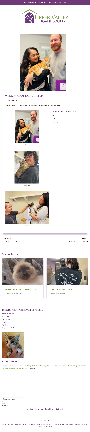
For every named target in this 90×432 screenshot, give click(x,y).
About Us (30, 409)
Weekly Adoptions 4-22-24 (78, 240)
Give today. (32, 368)
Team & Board (49, 409)
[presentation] (22, 271)
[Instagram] (45, 420)
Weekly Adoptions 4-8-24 (11, 240)
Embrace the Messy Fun (61, 289)
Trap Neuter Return (9, 328)
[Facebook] (41, 420)
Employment (39, 409)
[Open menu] (45, 28)
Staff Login (59, 409)
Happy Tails (6, 319)
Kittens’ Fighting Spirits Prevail (20, 289)
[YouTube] (48, 420)
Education (5, 316)
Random (5, 325)
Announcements (8, 314)
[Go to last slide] (5, 278)
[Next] (85, 278)
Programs (5, 322)
